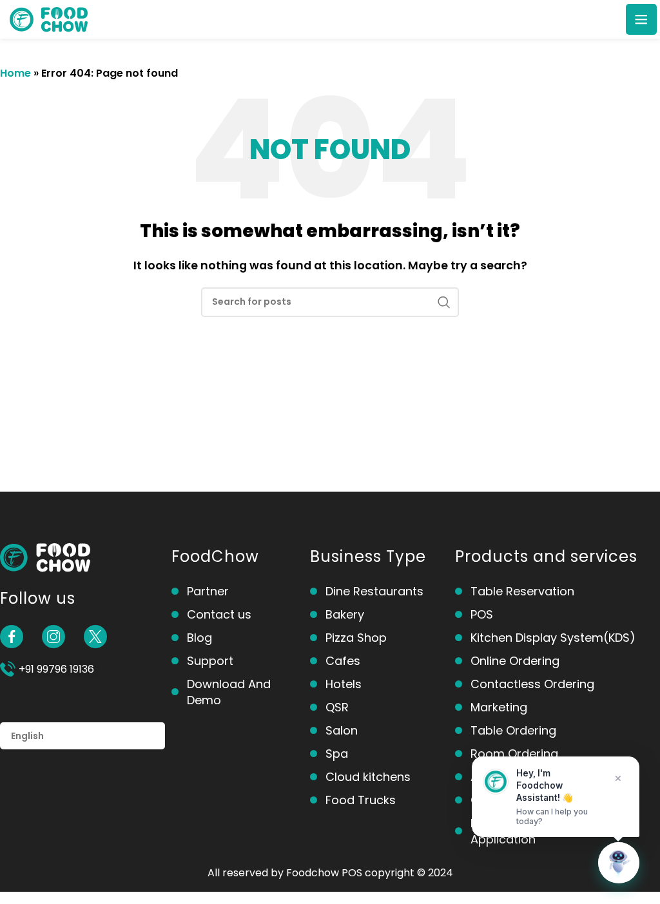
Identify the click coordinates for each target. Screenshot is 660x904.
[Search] (444, 302)
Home (15, 73)
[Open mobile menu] (641, 19)
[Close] (618, 778)
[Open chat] (618, 862)
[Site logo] (49, 18)
